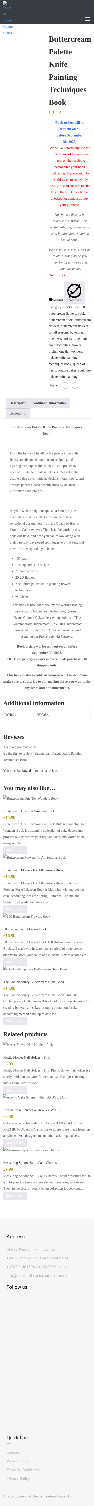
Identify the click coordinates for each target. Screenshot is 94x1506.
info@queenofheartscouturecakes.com (39, 1275)
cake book (80, 339)
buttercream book (61, 320)
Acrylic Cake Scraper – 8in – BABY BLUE (33, 1110)
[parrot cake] (29, 137)
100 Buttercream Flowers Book (25, 929)
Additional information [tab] (50, 403)
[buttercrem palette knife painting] (8, 107)
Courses (13, 1452)
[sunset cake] (29, 108)
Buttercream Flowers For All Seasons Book (33, 870)
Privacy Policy (18, 1478)
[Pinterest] (75, 385)
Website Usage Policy (24, 1461)
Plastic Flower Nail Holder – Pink (26, 1057)
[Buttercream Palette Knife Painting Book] (24, 60)
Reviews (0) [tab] (17, 413)
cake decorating (59, 345)
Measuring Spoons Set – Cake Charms (30, 1163)
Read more (15, 850)
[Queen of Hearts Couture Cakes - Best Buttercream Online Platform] (8, 18)
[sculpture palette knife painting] (40, 188)
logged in (27, 770)
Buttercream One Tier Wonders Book (29, 811)
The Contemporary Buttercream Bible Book (33, 982)
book (81, 313)
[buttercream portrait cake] (19, 105)
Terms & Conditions (23, 1470)
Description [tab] (17, 403)
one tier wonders (70, 351)
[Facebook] (65, 385)
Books (67, 307)
